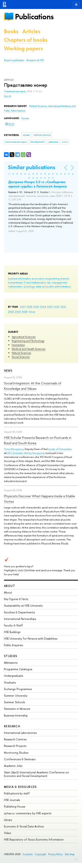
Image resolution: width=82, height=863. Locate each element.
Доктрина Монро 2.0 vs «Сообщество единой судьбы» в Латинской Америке (37, 184)
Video (7, 833)
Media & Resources (20, 787)
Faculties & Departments (19, 612)
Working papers (23, 48)
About (9, 586)
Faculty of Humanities (59, 449)
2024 (43, 306)
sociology (29, 286)
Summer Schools (14, 702)
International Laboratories (20, 733)
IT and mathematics (35, 282)
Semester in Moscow (17, 709)
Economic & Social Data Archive (24, 826)
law (49, 282)
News (8, 370)
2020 (11, 311)
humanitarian (15, 282)
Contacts (27, 854)
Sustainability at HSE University (23, 605)
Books (11, 31)
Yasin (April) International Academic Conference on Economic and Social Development (36, 774)
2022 (57, 306)
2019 (18, 311)
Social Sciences (21, 357)
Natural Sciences (21, 353)
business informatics (19, 278)
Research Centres (15, 739)
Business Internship (16, 715)
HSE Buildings (12, 632)
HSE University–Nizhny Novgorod (25, 453)
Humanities (18, 345)
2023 (50, 306)
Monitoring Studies (16, 752)
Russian (25, 118)
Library (8, 820)
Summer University (15, 695)
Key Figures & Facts (16, 599)
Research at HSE (35, 60)
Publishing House (14, 806)
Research (12, 726)
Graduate (10, 682)
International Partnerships (20, 619)
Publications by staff (17, 793)
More (32, 311)
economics (38, 278)
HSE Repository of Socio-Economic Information (34, 839)
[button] (9, 174)
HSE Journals (12, 800)
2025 (36, 306)
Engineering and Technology (28, 340)
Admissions (11, 662)
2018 (24, 311)
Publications (34, 17)
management (59, 282)
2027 (23, 306)
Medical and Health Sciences (28, 349)
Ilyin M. (8, 96)
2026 (29, 306)
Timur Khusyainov (13, 449)
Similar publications (31, 167)
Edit (76, 859)
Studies (10, 656)
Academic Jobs (13, 766)
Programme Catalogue (18, 669)
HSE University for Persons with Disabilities (30, 638)
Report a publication (14, 60)
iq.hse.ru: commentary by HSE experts (27, 813)
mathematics (15, 286)
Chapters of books (25, 39)
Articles (31, 31)
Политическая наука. (15, 91)
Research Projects (15, 746)
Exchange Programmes (18, 689)
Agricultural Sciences (23, 336)
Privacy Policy (55, 854)
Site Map (70, 854)
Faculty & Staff (13, 625)
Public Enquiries (13, 645)
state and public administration (53, 286)
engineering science (57, 278)
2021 (63, 306)
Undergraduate (13, 676)
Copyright (40, 854)
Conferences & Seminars (19, 759)
